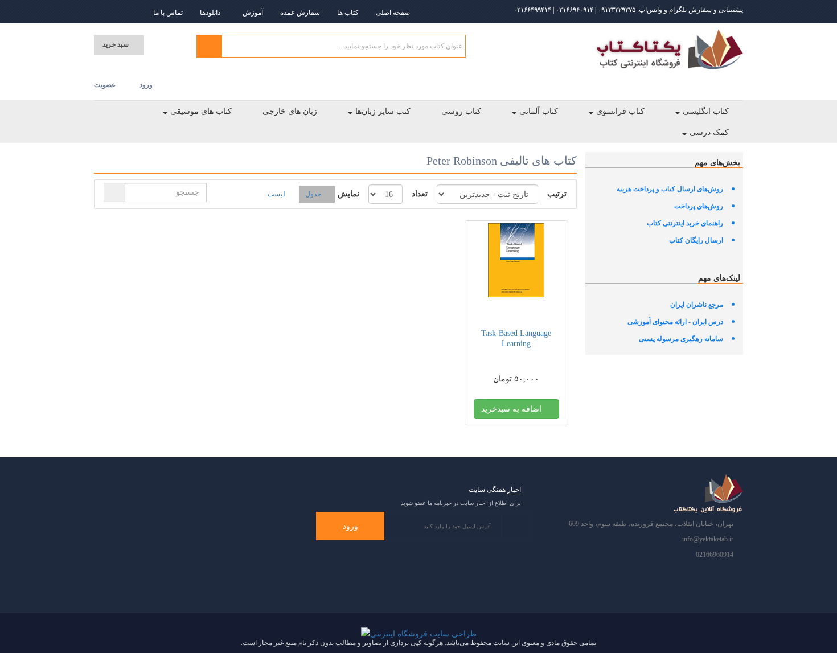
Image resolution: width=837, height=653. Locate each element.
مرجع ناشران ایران (696, 305)
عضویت (105, 85)
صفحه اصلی (393, 13)
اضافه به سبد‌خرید (512, 409)
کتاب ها (348, 13)
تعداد (420, 194)
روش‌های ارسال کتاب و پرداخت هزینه (670, 189)
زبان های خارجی (289, 111)
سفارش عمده (300, 13)
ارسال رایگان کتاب (696, 240)
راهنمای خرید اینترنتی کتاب (685, 223)
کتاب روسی (461, 111)
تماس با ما (168, 13)
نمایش (348, 194)
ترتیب (557, 194)
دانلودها (210, 13)
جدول (313, 194)
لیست (276, 194)
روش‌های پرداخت (698, 206)
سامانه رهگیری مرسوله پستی (681, 339)
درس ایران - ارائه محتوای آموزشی (675, 322)
